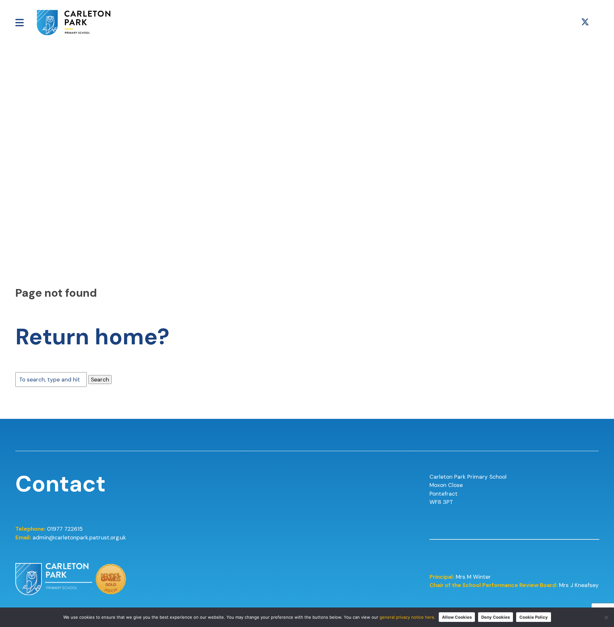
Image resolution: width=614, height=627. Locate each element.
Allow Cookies (457, 617)
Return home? (92, 336)
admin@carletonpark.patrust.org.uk (79, 537)
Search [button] (100, 379)
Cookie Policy (533, 617)
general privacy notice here (407, 617)
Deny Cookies (495, 617)
